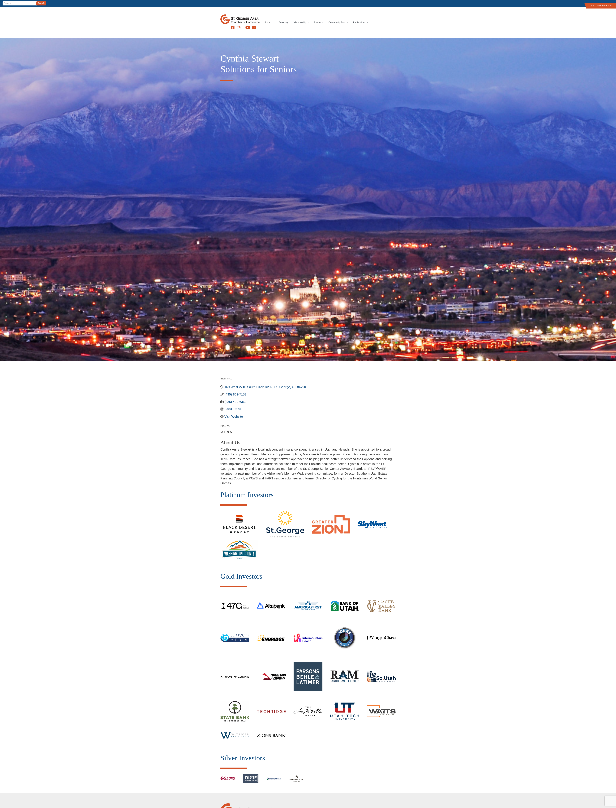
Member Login (604, 5)
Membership (300, 22)
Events (317, 22)
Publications (359, 22)
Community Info (337, 22)
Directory (283, 22)
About (268, 22)
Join (592, 5)
